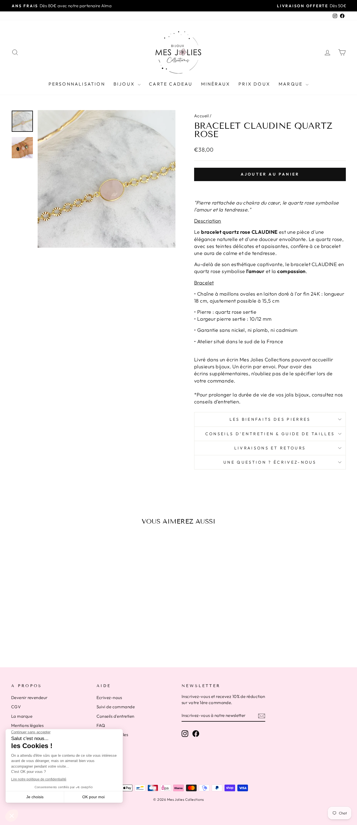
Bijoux (125, 84)
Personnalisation (77, 84)
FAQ (101, 725)
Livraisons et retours (270, 448)
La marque (21, 716)
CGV (16, 706)
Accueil (201, 115)
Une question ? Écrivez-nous (270, 462)
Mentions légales (27, 725)
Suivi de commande (116, 706)
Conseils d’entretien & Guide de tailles (270, 433)
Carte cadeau (170, 84)
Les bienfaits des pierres (270, 419)
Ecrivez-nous (109, 697)
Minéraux (215, 84)
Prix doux (254, 84)
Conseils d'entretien (115, 716)
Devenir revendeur (29, 697)
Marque (291, 84)
